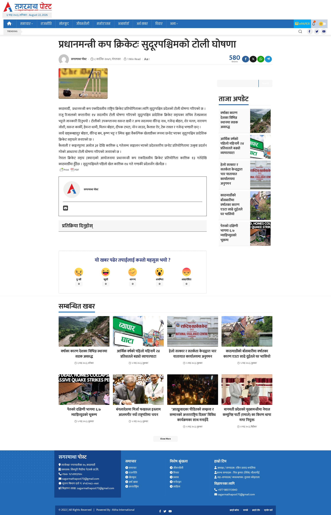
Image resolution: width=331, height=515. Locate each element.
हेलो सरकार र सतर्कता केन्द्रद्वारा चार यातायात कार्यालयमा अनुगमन (231, 174)
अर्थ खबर (133, 482)
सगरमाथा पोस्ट (79, 59)
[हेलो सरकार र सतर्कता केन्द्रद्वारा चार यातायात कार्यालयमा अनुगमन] (260, 175)
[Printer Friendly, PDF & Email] (69, 169)
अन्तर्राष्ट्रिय (133, 486)
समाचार (132, 468)
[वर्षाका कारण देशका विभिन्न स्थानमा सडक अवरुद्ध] (260, 121)
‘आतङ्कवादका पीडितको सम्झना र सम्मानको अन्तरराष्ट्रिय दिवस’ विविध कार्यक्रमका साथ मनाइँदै (193, 414)
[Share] (245, 59)
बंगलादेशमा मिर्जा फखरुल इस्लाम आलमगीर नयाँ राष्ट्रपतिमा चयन (138, 412)
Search (265, 83)
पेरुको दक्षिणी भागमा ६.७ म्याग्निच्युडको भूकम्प (229, 233)
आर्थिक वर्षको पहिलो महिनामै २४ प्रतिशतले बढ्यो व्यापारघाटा (232, 146)
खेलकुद (132, 477)
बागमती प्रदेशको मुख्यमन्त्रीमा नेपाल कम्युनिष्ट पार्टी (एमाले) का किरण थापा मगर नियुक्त (247, 414)
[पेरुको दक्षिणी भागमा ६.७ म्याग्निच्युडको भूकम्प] (260, 234)
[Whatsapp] (260, 59)
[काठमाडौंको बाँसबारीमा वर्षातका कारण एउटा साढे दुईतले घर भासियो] (260, 205)
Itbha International (123, 510)
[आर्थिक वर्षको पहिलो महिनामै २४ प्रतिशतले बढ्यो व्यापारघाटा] (260, 147)
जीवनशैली (178, 468)
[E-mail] (65, 209)
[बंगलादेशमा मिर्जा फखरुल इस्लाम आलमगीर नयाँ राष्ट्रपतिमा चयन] (138, 389)
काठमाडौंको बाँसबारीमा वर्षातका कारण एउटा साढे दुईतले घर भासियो (231, 204)
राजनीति (132, 472)
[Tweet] (253, 59)
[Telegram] (268, 59)
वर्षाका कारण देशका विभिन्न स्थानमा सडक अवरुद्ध (229, 120)
